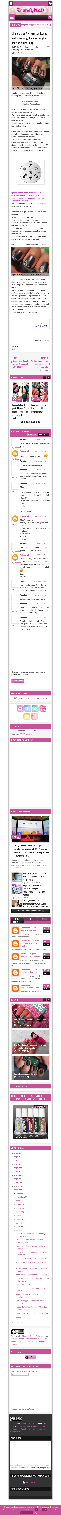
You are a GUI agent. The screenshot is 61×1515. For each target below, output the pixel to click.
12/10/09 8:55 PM (40, 575)
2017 (16, 1154)
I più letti (30, 912)
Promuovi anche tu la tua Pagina (22, 1402)
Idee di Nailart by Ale (24, 1278)
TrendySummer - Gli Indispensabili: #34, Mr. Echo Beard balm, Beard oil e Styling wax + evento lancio (35, 898)
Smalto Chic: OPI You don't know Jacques (32, 1307)
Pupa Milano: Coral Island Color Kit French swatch (19, 408)
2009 (16, 1184)
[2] (24, 416)
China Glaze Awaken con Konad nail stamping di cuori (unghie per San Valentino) (29, 38)
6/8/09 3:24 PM (41, 537)
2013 (16, 1169)
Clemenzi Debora (29, 1330)
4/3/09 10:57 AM (40, 444)
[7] (36, 416)
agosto (19, 1202)
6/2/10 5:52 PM (41, 597)
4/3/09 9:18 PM (41, 463)
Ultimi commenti (17, 914)
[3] (27, 416)
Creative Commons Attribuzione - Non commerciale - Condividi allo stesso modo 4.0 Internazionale (29, 1335)
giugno (19, 1209)
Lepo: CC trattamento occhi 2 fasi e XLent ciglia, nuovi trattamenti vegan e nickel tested (35, 883)
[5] (32, 416)
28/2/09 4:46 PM (40, 433)
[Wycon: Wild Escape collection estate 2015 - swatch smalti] (40, 392)
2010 (16, 1180)
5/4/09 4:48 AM (41, 477)
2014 (16, 1165)
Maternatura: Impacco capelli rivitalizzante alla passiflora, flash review (35, 870)
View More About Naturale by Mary (30, 904)
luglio (18, 1205)
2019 (16, 1147)
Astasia (47, 341)
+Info (45, 1510)
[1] (22, 416)
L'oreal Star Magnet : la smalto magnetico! (32, 1252)
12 (15, 47)
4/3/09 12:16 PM (40, 454)
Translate (28, 728)
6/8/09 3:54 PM (41, 548)
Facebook (44, 428)
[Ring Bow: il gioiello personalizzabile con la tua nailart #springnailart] (30, 1010)
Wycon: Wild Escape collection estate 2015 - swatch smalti (39, 408)
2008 (16, 1316)
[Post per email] (13, 349)
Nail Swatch (28, 50)
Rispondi (17, 441)
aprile (18, 1216)
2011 (16, 1176)
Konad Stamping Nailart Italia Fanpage (24, 1365)
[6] (34, 416)
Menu (11, 3)
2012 (16, 1173)
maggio (19, 1213)
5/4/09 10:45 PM (40, 509)
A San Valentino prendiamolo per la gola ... (32, 1268)
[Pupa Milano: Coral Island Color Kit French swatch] (21, 392)
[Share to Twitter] (23, 383)
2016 (16, 1158)
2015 (16, 1162)
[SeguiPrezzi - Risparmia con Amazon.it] (30, 692)
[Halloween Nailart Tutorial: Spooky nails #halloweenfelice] (30, 1061)
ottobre (19, 1194)
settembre (20, 1198)
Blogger (32, 428)
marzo (18, 1220)
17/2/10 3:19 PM (40, 611)
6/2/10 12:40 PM (40, 588)
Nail (21, 50)
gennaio (19, 1311)
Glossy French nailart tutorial (25, 1041)
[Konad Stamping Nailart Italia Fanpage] (20, 1368)
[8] (39, 416)
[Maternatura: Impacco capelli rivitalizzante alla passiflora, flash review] (17, 871)
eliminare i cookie (27, 1513)
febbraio (19, 1224)
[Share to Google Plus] (26, 383)
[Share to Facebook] (20, 383)
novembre (20, 1191)
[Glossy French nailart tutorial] (30, 1035)
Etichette (44, 912)
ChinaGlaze (24, 47)
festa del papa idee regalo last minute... (30, 936)
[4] (29, 416)
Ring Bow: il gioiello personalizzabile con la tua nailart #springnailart (30, 1014)
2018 (16, 1151)
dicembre (20, 1187)
